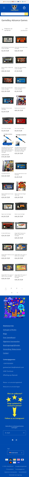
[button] (4, 8)
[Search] (26, 14)
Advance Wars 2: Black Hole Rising (7, 68)
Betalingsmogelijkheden (11, 345)
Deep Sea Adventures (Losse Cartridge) (21, 174)
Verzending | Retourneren (12, 349)
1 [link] (5, 288)
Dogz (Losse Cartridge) (6, 214)
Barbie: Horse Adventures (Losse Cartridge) (20, 88)
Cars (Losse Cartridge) (6, 128)
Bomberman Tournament (20, 108)
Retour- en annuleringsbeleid (12, 382)
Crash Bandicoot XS (6, 173)
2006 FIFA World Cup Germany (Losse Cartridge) (8, 48)
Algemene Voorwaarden (11, 341)
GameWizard (10, 466)
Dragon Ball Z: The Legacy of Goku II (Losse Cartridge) (7, 275)
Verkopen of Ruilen (9, 330)
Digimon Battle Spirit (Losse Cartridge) (7, 194)
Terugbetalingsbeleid (20, 466)
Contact (5, 353)
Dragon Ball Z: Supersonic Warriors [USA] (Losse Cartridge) (20, 234)
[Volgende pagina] (17, 292)
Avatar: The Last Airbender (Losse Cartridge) (7, 88)
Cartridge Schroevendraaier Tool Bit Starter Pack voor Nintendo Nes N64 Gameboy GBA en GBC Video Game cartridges (8, 150)
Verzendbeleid (22, 472)
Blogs (5, 334)
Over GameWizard (9, 337)
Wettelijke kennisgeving (15, 475)
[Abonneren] (23, 432)
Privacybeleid (10, 469)
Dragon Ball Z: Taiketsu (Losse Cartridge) (8, 255)
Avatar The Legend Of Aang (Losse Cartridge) (20, 68)
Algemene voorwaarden (10, 472)
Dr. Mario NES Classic (6, 233)
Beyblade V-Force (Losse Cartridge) (7, 109)
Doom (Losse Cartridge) (20, 214)
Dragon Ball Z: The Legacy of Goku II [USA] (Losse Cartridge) (21, 276)
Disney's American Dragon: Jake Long (20, 194)
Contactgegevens (20, 469)
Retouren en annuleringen (11, 387)
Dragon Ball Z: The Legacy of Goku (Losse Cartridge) (21, 255)
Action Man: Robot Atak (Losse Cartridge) (21, 48)
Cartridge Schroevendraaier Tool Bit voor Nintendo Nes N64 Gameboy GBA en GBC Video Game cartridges (21, 149)
